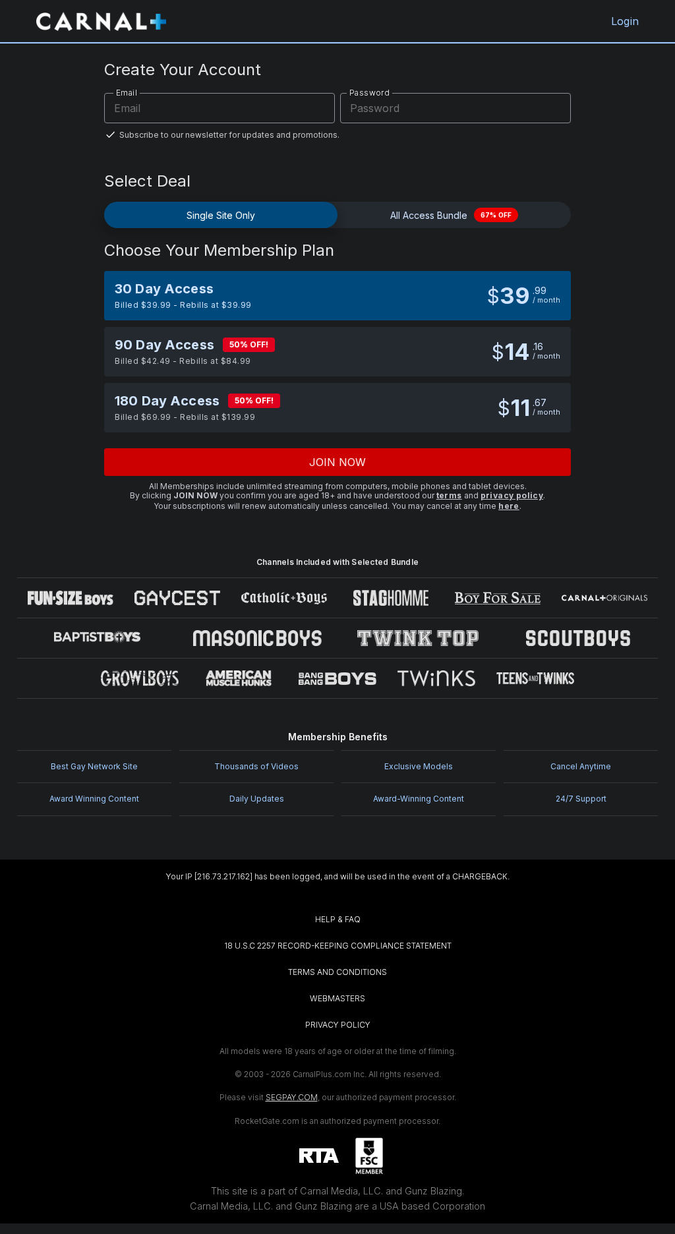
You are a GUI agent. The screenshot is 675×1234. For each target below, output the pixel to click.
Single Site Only (221, 215)
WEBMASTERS (337, 998)
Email (126, 93)
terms (449, 495)
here (508, 506)
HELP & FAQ (338, 919)
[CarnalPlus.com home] (101, 21)
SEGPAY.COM (292, 1097)
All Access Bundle (451, 215)
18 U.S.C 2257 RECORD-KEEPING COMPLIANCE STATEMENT (338, 946)
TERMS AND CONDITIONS (337, 972)
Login (625, 21)
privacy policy (512, 495)
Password (369, 93)
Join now (338, 462)
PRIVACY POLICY (337, 1025)
